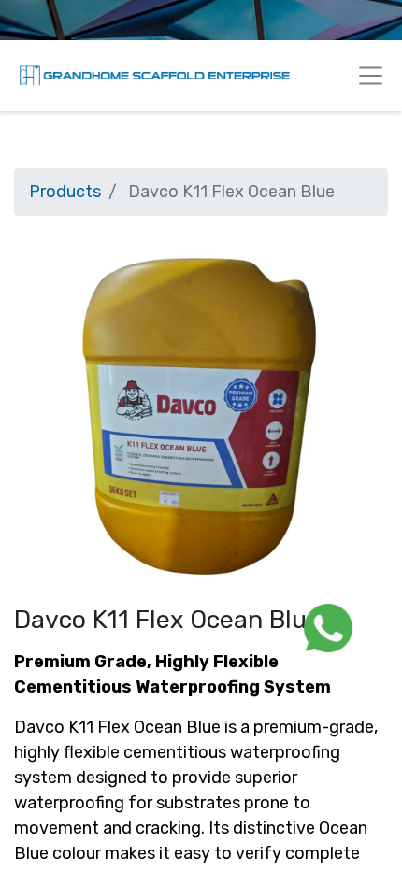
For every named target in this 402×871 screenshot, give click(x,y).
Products (65, 191)
